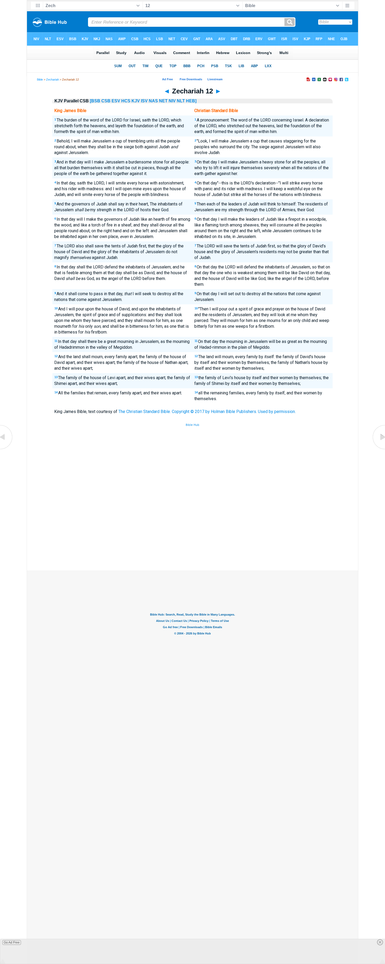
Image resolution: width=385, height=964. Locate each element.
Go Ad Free (12, 942)
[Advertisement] (192, 532)
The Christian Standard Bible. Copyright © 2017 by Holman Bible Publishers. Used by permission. (207, 411)
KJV (135, 101)
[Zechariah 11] (6, 449)
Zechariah (52, 79)
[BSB (95, 101)
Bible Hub (192, 425)
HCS (125, 101)
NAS (153, 101)
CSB (106, 101)
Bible (40, 79)
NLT (181, 101)
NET (163, 101)
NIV (172, 101)
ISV (144, 101)
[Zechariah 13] (378, 449)
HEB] (191, 101)
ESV (116, 101)
